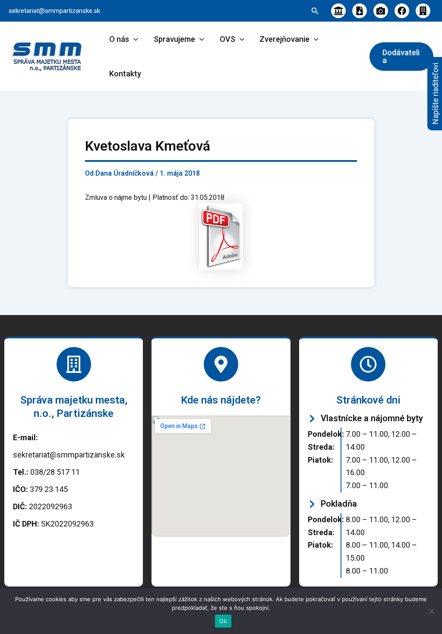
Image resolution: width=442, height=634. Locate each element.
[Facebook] (402, 10)
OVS (227, 39)
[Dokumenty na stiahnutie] (359, 10)
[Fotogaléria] (380, 10)
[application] (133, 39)
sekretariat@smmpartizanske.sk (54, 11)
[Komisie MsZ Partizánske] (423, 10)
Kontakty (125, 73)
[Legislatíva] (338, 10)
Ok (223, 621)
